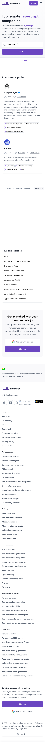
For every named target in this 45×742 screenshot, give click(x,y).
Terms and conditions (11, 437)
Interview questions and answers (16, 490)
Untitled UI (37, 726)
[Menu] (41, 3)
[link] (7, 188)
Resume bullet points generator (15, 655)
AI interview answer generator (15, 663)
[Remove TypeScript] (16, 44)
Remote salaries (9, 598)
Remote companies (23, 188)
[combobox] (30, 44)
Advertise (6, 587)
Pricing (5, 583)
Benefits (20, 153)
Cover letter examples (11, 486)
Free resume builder (10, 646)
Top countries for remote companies (18, 619)
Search (23, 52)
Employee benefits (10, 433)
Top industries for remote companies (18, 623)
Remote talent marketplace (14, 566)
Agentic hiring (8, 574)
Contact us (7, 446)
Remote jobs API (9, 634)
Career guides (8, 477)
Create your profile (10, 456)
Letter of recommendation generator (18, 676)
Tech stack (19, 97)
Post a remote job (9, 549)
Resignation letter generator (14, 671)
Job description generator (13, 553)
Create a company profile (13, 579)
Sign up (22, 349)
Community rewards (11, 502)
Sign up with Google (24, 342)
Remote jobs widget (10, 498)
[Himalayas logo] (11, 3)
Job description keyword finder (15, 642)
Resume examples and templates (16, 481)
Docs (4, 425)
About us (6, 416)
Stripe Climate (16, 376)
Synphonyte (10, 92)
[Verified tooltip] (18, 92)
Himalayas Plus (8, 513)
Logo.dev (23, 729)
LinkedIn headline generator (14, 667)
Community (7, 420)
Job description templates (13, 558)
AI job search (8, 469)
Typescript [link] (39, 188)
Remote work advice (11, 473)
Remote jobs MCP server (12, 638)
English (22, 734)
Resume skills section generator (16, 659)
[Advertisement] (22, 70)
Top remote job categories (13, 602)
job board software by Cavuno (15, 726)
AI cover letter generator (13, 526)
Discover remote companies (14, 465)
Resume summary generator (14, 650)
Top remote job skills (11, 606)
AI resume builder (9, 522)
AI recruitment (8, 570)
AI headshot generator (12, 530)
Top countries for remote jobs (15, 610)
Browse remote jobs (10, 460)
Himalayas (7, 188)
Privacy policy (8, 441)
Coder (7, 148)
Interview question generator (14, 562)
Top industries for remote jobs (15, 614)
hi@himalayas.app (10, 395)
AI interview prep (9, 534)
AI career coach (9, 538)
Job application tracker (12, 517)
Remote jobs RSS (9, 494)
